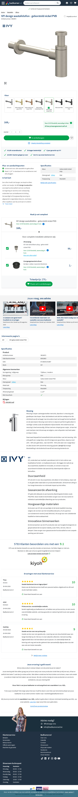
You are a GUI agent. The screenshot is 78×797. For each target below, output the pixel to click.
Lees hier (33, 702)
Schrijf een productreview (39, 706)
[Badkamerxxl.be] (14, 2)
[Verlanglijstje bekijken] (71, 3)
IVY (3, 340)
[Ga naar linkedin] (45, 758)
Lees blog (6, 327)
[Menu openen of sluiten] (3, 3)
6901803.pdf (9, 402)
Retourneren (7, 743)
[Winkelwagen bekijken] (75, 3)
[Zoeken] (58, 3)
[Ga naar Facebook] (48, 758)
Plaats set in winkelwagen (40, 284)
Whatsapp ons (50, 723)
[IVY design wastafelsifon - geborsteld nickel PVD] (39, 53)
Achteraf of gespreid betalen (40, 9)
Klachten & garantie (9, 747)
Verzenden (6, 740)
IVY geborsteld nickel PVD (18, 340)
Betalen (5, 738)
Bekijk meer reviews (40, 655)
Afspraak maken (46, 747)
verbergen (39, 795)
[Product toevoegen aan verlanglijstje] (71, 138)
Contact (43, 743)
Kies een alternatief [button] (30, 255)
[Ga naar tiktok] (42, 758)
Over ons (44, 738)
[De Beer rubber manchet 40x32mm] (16, 265)
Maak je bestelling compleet (40, 143)
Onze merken (45, 755)
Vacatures (44, 750)
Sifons (17, 12)
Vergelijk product (72, 16)
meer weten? (69, 792)
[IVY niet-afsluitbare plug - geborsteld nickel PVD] (16, 248)
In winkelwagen (37, 138)
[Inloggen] (67, 3)
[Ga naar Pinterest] (55, 758)
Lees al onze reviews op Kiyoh (38, 554)
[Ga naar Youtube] (58, 758)
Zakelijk (43, 740)
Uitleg (53, 175)
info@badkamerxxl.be (53, 727)
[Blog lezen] (15, 309)
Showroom (44, 745)
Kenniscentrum (46, 752)
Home (3, 12)
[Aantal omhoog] (20, 132)
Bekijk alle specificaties (48, 183)
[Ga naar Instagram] (52, 758)
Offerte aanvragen (9, 745)
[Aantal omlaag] (12, 132)
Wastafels (10, 12)
